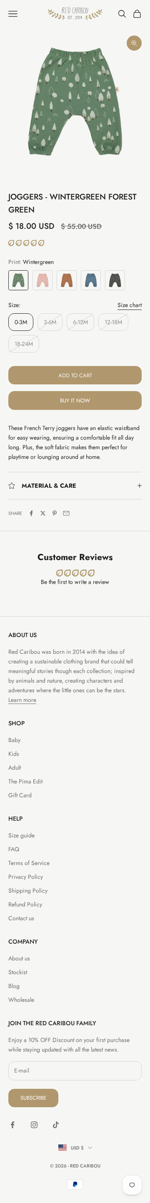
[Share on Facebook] (31, 513)
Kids (13, 754)
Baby (14, 740)
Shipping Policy (28, 890)
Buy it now (75, 400)
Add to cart (75, 375)
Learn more (22, 700)
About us (19, 958)
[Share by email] (66, 513)
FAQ (13, 849)
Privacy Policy (25, 877)
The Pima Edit (25, 781)
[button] (26, 243)
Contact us (21, 918)
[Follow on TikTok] (56, 1125)
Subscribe (33, 1098)
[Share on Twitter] (43, 513)
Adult (14, 767)
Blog (14, 986)
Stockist (17, 972)
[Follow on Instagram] (34, 1125)
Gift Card (20, 795)
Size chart (130, 305)
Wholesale (21, 1000)
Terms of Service (29, 863)
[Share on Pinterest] (54, 513)
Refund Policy (25, 904)
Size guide (21, 835)
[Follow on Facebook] (12, 1125)
